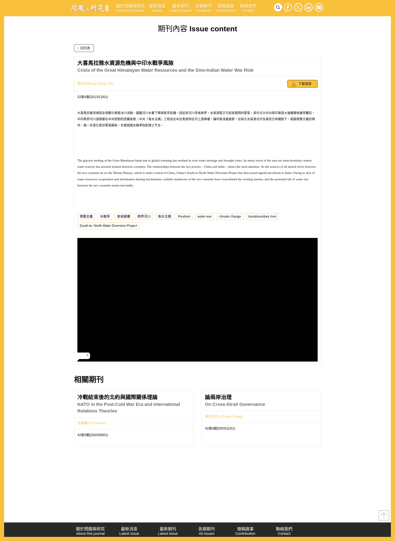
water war (205, 216)
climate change (230, 216)
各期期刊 (203, 8)
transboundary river (262, 216)
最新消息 (157, 8)
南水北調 (164, 216)
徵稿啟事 (226, 8)
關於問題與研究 (130, 8)
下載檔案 (304, 83)
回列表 (85, 48)
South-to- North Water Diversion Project (108, 225)
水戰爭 (105, 216)
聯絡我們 (248, 8)
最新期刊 (180, 8)
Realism (184, 216)
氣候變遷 (123, 216)
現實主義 (86, 216)
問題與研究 (89, 8)
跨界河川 (144, 216)
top (384, 515)
